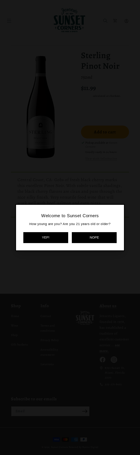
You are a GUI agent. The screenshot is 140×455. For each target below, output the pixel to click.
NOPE (94, 237)
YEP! (45, 237)
